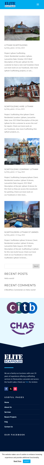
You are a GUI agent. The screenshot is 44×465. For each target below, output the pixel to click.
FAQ (6, 422)
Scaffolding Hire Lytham (18, 106)
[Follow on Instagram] (15, 389)
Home (6, 402)
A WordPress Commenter (13, 290)
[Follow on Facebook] (6, 389)
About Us (8, 407)
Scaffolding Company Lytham (21, 169)
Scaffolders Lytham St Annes (21, 232)
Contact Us (8, 427)
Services (7, 412)
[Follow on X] (11, 389)
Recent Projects (10, 417)
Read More (17, 461)
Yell (27, 382)
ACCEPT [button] (26, 461)
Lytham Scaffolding (16, 45)
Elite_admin (10, 48)
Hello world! (9, 278)
